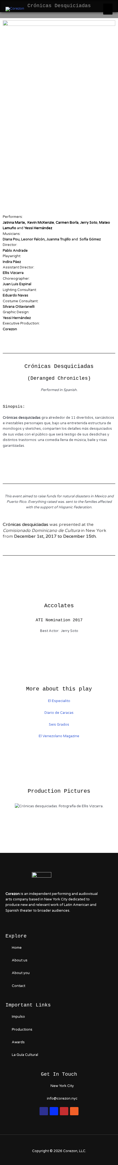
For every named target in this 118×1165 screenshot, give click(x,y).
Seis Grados (59, 724)
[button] (10, 806)
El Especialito (59, 701)
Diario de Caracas (59, 713)
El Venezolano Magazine (59, 736)
